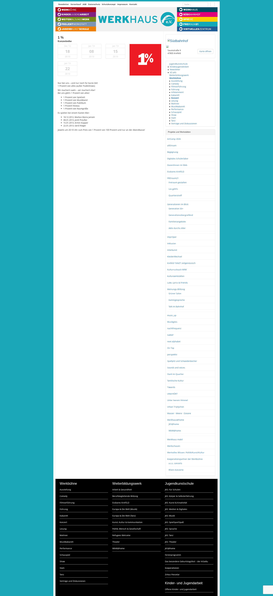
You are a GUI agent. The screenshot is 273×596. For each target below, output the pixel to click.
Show (173, 115)
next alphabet (173, 341)
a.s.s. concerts (175, 463)
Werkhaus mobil (175, 439)
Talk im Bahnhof (176, 306)
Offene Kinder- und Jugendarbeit (181, 589)
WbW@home (175, 430)
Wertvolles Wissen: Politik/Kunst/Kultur (185, 452)
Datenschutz (94, 4)
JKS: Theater (170, 541)
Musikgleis (172, 322)
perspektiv (172, 354)
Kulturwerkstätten (175, 276)
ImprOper (172, 237)
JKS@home (174, 424)
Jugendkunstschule (178, 63)
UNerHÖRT (172, 393)
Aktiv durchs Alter (177, 228)
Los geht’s (173, 189)
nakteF (170, 335)
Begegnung (172, 152)
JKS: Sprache (171, 528)
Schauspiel (176, 112)
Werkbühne (175, 78)
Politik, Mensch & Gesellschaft (126, 528)
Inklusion (171, 243)
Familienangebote (177, 221)
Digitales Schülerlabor (177, 158)
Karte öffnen (205, 51)
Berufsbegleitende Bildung (125, 496)
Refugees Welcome (121, 535)
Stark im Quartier (175, 374)
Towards (171, 387)
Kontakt (133, 4)
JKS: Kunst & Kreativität (176, 502)
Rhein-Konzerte (176, 469)
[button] (168, 63)
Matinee (175, 103)
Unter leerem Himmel (177, 400)
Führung (175, 89)
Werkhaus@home (175, 419)
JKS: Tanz (169, 535)
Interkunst (172, 250)
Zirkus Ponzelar (172, 574)
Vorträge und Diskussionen (184, 123)
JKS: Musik (170, 515)
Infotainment (177, 92)
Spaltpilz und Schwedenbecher (182, 361)
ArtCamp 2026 (174, 139)
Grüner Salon (175, 293)
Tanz (173, 120)
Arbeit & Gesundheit (122, 489)
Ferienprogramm (173, 555)
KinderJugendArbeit (179, 66)
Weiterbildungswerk (179, 75)
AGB (84, 4)
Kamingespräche (177, 300)
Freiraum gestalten (178, 182)
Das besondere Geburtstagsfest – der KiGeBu (186, 561)
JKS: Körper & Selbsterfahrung (179, 496)
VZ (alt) (173, 72)
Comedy (175, 83)
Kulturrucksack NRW (177, 269)
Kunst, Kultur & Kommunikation (127, 522)
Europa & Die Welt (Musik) (124, 509)
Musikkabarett (178, 106)
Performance (177, 109)
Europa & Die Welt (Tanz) (124, 515)
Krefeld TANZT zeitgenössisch (181, 263)
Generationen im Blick (177, 204)
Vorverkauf (76, 4)
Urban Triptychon (175, 406)
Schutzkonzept (109, 4)
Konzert (175, 98)
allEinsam (171, 145)
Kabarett (175, 95)
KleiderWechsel (174, 256)
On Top (170, 348)
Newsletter (63, 4)
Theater (116, 541)
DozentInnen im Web (177, 165)
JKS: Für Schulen (172, 489)
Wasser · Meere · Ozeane (179, 413)
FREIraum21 (173, 178)
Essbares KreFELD (175, 171)
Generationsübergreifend (181, 215)
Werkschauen (173, 446)
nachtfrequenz (174, 328)
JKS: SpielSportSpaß (174, 522)
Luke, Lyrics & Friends (177, 282)
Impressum (122, 4)
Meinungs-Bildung (176, 289)
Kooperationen (172, 568)
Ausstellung (176, 81)
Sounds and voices (176, 367)
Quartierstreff (175, 195)
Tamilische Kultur (175, 380)
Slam (173, 117)
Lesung (174, 100)
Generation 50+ (176, 208)
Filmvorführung (178, 86)
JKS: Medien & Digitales (176, 509)
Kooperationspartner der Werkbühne (185, 459)
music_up (171, 315)
